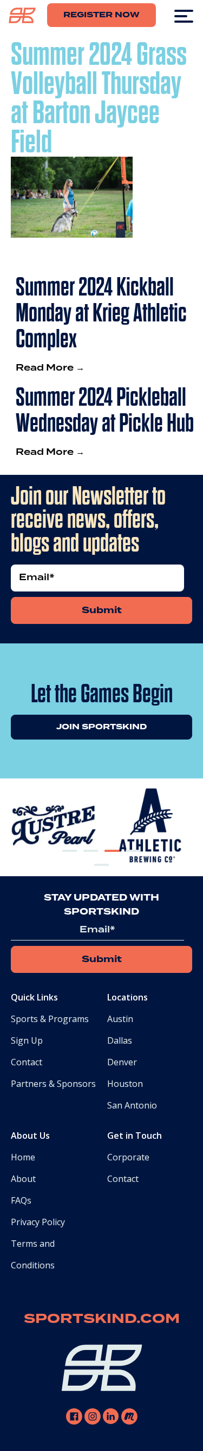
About (23, 1179)
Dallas (119, 1040)
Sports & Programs (50, 1019)
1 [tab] (70, 859)
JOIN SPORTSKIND (101, 727)
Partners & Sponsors (53, 1084)
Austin (120, 1019)
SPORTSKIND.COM (102, 1319)
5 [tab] (102, 873)
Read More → (50, 368)
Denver (122, 1062)
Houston (125, 1084)
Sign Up (27, 1040)
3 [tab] (112, 859)
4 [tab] (133, 859)
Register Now (101, 15)
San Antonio (132, 1105)
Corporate (128, 1157)
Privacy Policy (38, 1222)
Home (23, 1157)
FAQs (21, 1200)
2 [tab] (91, 859)
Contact (26, 1062)
